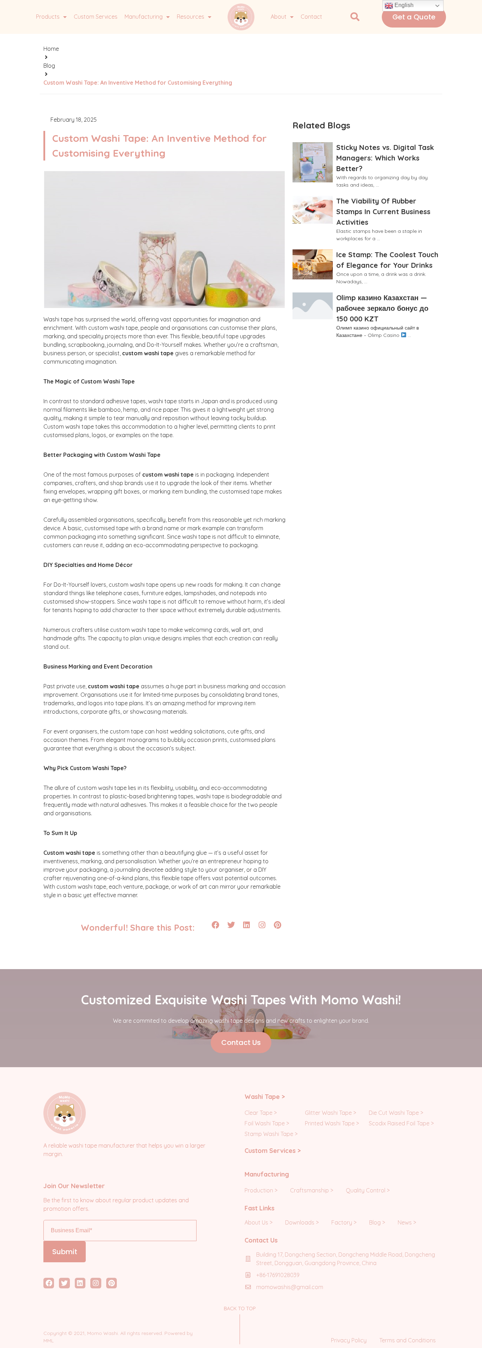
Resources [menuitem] (190, 16)
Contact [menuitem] (311, 16)
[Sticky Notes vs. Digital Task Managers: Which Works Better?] (313, 162)
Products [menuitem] (48, 16)
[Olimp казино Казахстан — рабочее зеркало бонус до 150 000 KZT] (313, 305)
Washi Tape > (265, 1097)
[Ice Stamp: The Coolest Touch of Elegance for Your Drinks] (313, 264)
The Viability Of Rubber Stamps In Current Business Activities (383, 211)
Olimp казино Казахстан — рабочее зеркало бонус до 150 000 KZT (382, 308)
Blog (49, 65)
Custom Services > (273, 1151)
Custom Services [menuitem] (96, 16)
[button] (355, 17)
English (403, 5)
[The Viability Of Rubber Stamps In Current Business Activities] (313, 210)
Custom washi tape (69, 852)
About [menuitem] (279, 16)
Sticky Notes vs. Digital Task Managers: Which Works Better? (385, 158)
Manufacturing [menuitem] (144, 16)
